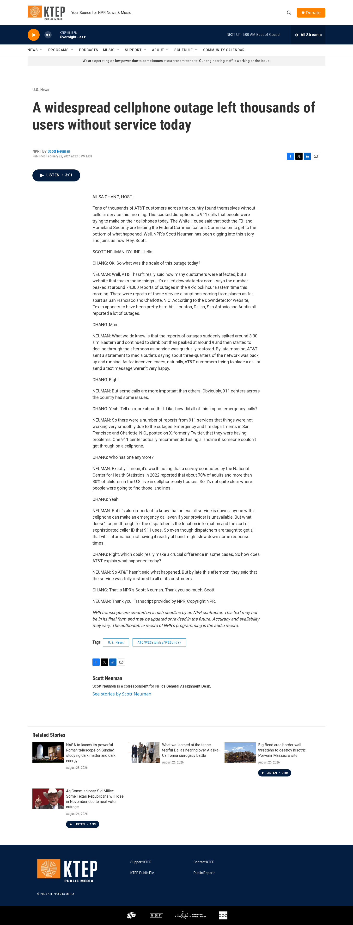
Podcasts (88, 50)
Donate (313, 12)
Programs (58, 50)
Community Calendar (224, 50)
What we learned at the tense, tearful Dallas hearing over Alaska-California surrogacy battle (191, 750)
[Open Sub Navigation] (41, 50)
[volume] (48, 35)
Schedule (183, 50)
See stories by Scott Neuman (121, 694)
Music (109, 50)
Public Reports (204, 873)
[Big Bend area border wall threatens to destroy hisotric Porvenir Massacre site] (240, 752)
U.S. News (40, 89)
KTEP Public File (142, 873)
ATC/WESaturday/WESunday (159, 642)
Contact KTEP (204, 862)
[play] (33, 35)
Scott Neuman (59, 151)
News (33, 50)
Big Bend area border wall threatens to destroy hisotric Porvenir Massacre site (282, 750)
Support (133, 50)
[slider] (55, 34)
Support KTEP (141, 862)
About (158, 50)
